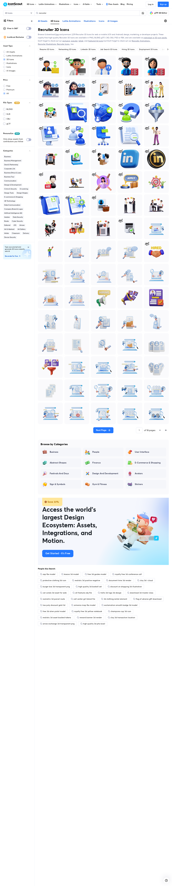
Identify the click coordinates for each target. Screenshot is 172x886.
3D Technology (9, 201)
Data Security (18, 217)
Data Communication (12, 205)
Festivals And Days (59, 473)
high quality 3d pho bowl (94, 623)
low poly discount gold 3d (54, 605)
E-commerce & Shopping (13, 197)
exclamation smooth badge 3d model (120, 605)
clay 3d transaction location (122, 617)
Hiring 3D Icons (128, 49)
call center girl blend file (84, 599)
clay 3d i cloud (146, 580)
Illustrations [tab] (90, 21)
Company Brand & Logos (13, 209)
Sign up (163, 4)
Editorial (7, 225)
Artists (6, 233)
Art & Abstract (9, 229)
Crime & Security (10, 189)
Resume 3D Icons (47, 49)
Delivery (26, 233)
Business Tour (9, 177)
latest (81, 41)
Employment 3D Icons (148, 49)
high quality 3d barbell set (90, 586)
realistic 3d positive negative (87, 580)
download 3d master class (141, 593)
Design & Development (12, 185)
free (57, 34)
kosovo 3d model (71, 574)
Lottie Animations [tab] (71, 21)
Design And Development (105, 473)
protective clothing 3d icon (54, 580)
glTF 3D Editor (160, 13)
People (95, 452)
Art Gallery (21, 229)
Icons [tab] (101, 21)
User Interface (142, 452)
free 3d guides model (96, 574)
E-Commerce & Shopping (148, 463)
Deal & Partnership (11, 165)
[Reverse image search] (143, 13)
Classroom (16, 233)
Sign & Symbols (57, 484)
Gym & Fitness (99, 484)
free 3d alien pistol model (54, 611)
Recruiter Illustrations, (47, 44)
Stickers (139, 484)
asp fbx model (49, 574)
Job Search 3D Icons (108, 49)
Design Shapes (22, 193)
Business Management (12, 161)
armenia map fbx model (85, 605)
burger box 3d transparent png (56, 586)
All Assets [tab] (42, 21)
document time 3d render (120, 580)
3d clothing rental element (115, 599)
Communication (10, 181)
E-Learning (24, 189)
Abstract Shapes (58, 463)
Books (6, 221)
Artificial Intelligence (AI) (13, 213)
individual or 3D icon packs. (155, 37)
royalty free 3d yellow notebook (88, 611)
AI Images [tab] (113, 21)
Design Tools (9, 193)
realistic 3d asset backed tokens (57, 617)
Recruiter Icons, (63, 44)
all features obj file (83, 593)
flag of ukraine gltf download (149, 599)
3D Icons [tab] (55, 21)
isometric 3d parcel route (54, 599)
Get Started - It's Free (57, 553)
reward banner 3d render (91, 617)
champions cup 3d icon (121, 611)
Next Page (101, 430)
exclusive (66, 41)
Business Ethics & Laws (12, 173)
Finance (96, 463)
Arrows (21, 225)
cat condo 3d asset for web (55, 593)
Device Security (10, 237)
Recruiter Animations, (141, 41)
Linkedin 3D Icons (88, 49)
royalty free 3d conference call (128, 574)
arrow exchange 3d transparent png (58, 623)
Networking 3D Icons (67, 49)
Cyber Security (17, 221)
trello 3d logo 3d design (111, 593)
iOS (15, 225)
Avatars (7, 217)
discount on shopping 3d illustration (126, 586)
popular (74, 41)
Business (7, 157)
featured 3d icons (95, 41)
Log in (150, 4)
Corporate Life (9, 169)
